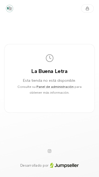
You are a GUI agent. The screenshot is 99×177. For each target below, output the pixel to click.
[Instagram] (49, 151)
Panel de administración (55, 87)
